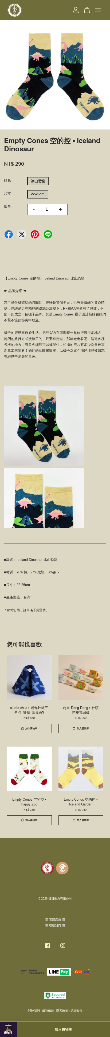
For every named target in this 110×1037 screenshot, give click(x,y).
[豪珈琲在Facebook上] (47, 948)
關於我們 (34, 1010)
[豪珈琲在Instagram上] (62, 948)
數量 (7, 207)
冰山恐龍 (38, 181)
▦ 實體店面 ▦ (55, 919)
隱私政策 (62, 1010)
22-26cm (38, 194)
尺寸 (7, 193)
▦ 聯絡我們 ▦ (55, 925)
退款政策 (76, 1010)
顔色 (7, 180)
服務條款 (48, 1010)
